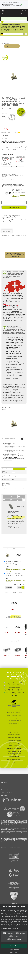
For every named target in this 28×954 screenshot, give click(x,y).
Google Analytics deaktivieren (6, 787)
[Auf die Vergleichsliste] (23, 66)
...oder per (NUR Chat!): (12, 166)
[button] (22, 10)
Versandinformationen (14, 746)
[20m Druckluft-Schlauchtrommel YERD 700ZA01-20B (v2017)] (13, 472)
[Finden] (2, 22)
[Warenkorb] (25, 10)
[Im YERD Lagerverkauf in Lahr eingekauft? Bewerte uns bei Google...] (17, 814)
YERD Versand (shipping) (14, 732)
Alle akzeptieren (14, 945)
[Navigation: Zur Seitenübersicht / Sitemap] (2, 43)
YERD (8, 710)
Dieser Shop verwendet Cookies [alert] (14, 906)
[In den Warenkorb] (2, 51)
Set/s (19, 587)
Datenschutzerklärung (6, 928)
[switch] (4, 933)
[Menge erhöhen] (25, 202)
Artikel (9, 587)
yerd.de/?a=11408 (8, 460)
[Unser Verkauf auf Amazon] (15, 808)
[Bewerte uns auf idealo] (22, 808)
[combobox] (12, 34)
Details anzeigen (14, 952)
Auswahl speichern (14, 949)
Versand (12, 138)
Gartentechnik (17, 672)
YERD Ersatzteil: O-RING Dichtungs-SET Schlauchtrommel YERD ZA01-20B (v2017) (18, 191)
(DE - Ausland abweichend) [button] (7, 179)
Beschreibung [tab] (7, 231)
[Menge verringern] (3, 202)
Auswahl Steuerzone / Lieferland (9, 132)
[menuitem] (6, 14)
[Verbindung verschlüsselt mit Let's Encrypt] (13, 895)
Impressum (15, 928)
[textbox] (12, 34)
